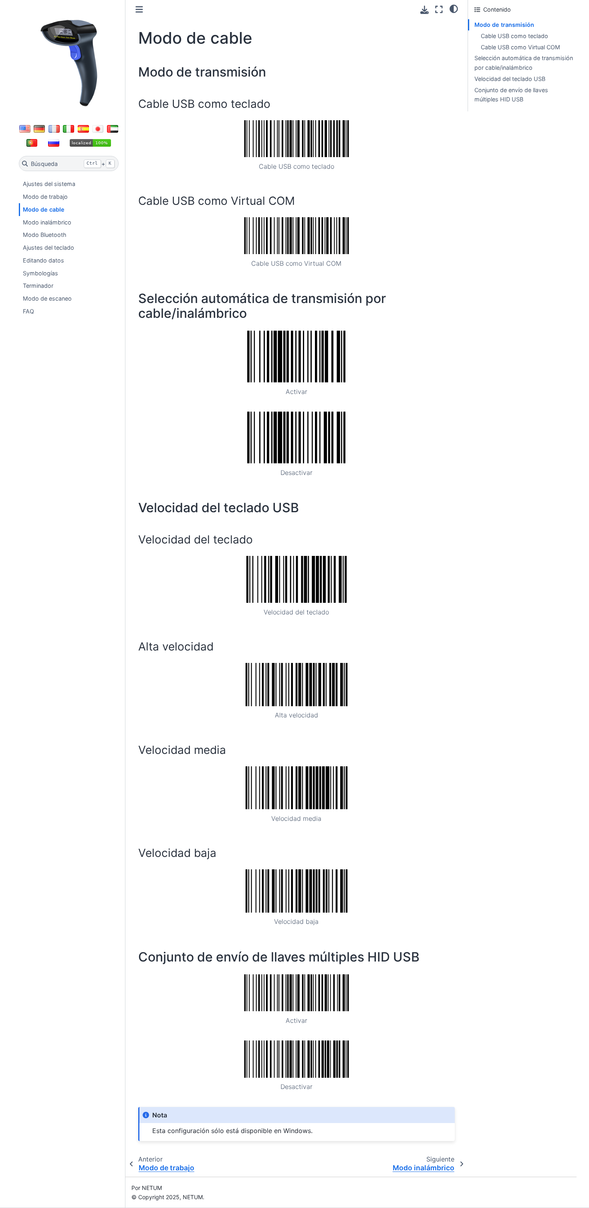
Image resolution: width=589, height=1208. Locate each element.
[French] (54, 129)
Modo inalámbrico (47, 222)
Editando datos (43, 260)
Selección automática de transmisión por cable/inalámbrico (523, 63)
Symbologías (40, 273)
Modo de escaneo (47, 298)
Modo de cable (44, 209)
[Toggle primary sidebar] (139, 9)
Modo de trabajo (45, 196)
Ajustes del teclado (48, 247)
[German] (39, 129)
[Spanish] (83, 129)
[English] (24, 129)
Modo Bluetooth (45, 234)
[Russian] (53, 142)
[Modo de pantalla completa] (439, 9)
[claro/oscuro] (453, 8)
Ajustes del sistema (49, 183)
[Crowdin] (90, 142)
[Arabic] (112, 129)
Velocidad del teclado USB (509, 78)
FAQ (28, 311)
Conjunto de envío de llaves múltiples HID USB (511, 95)
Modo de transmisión (504, 24)
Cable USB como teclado (514, 35)
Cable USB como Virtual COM (520, 47)
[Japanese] (97, 129)
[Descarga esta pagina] (424, 9)
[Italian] (68, 129)
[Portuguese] (32, 142)
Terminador (38, 285)
